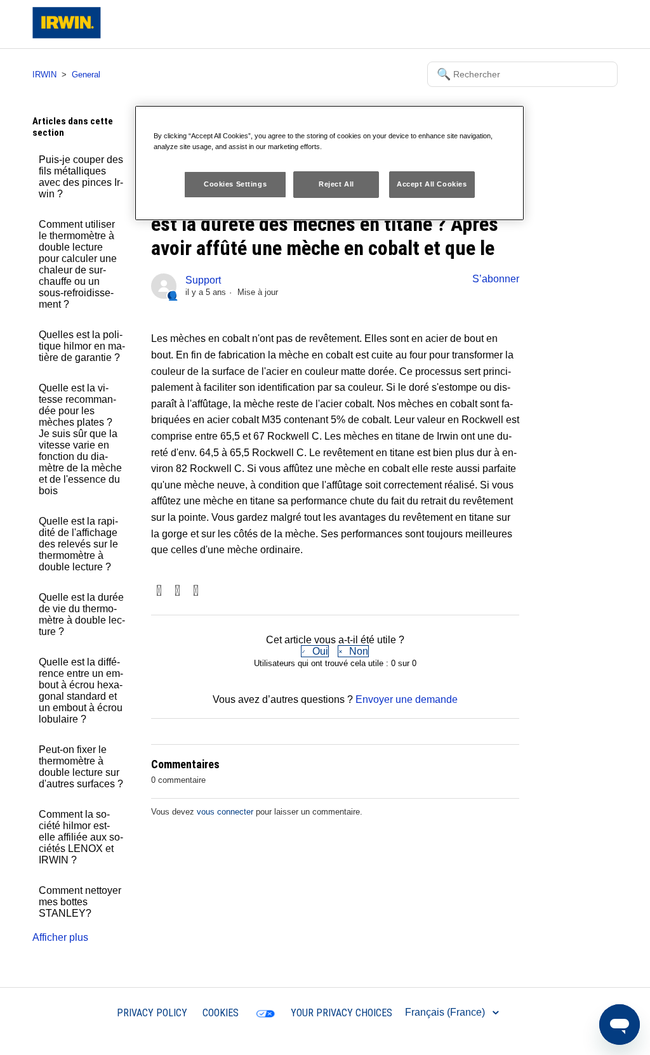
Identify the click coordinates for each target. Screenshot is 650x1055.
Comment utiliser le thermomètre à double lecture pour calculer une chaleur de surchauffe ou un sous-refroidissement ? (78, 264)
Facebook (159, 592)
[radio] (315, 651)
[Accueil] (66, 35)
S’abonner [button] (495, 278)
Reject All (336, 184)
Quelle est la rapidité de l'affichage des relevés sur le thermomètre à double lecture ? (78, 544)
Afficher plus (60, 937)
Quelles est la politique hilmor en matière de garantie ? (82, 346)
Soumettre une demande (494, 23)
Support (203, 280)
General (86, 74)
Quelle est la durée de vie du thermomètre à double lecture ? (82, 614)
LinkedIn (196, 592)
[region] (329, 163)
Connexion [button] (582, 23)
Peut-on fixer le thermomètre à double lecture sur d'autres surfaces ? (81, 766)
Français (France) (446, 1012)
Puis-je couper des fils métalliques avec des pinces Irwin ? (81, 176)
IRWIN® (83, 1012)
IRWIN (44, 74)
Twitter (177, 592)
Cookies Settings (235, 184)
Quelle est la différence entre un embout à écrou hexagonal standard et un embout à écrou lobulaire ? (81, 690)
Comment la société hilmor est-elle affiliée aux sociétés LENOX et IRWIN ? (81, 837)
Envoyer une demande (406, 699)
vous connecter (225, 811)
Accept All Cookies (432, 184)
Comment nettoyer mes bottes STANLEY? (80, 902)
